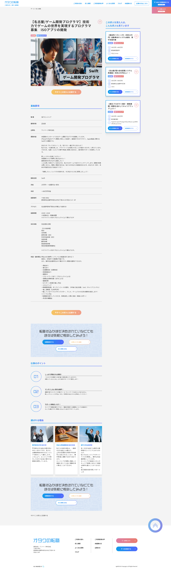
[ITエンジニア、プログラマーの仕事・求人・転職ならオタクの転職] (46, 540)
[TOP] (33, 9)
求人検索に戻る (62, 349)
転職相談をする (49, 342)
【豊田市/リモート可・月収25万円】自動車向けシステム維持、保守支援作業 (120, 37)
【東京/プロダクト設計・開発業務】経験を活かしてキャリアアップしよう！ (120, 106)
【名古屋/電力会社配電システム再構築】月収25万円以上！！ (120, 71)
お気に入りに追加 (76, 342)
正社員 (33, 35)
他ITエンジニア (41, 35)
